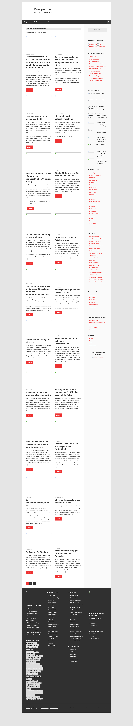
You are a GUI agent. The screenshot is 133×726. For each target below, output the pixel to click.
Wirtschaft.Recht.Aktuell (95, 282)
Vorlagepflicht (30, 695)
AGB (90, 343)
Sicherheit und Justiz (94, 71)
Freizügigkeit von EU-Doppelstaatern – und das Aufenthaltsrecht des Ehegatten (97, 127)
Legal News (92, 260)
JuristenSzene (93, 255)
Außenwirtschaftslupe (95, 175)
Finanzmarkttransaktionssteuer (97, 322)
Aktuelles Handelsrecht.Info (96, 238)
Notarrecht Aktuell (94, 265)
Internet (40, 670)
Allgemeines (92, 56)
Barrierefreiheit (93, 347)
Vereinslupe (92, 221)
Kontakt (91, 338)
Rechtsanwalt (30, 674)
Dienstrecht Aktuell (94, 243)
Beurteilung (29, 647)
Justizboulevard (93, 258)
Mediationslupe (93, 204)
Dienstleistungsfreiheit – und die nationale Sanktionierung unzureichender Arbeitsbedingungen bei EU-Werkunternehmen (38, 62)
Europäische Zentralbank (33, 663)
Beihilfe (36, 645)
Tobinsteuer (92, 329)
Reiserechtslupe (93, 211)
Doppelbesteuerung (31, 655)
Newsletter (93, 621)
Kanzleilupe (92, 199)
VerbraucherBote (93, 304)
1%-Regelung (29, 643)
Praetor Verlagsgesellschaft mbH (49, 708)
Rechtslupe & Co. (38, 22)
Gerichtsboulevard (94, 250)
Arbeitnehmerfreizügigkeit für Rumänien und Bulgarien (67, 553)
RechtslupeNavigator (94, 209)
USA (27, 684)
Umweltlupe (92, 218)
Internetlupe (92, 194)
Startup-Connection (94, 327)
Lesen (29, 90)
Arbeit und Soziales (94, 59)
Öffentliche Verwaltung (95, 68)
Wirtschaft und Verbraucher (96, 78)
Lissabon (32, 672)
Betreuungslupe (93, 180)
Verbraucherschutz (34, 684)
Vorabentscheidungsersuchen (34, 690)
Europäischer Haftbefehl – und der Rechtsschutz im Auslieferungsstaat (97, 163)
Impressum (92, 341)
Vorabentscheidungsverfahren (34, 693)
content (36, 647)
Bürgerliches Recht (94, 61)
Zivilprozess (29, 699)
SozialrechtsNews (94, 270)
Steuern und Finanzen (95, 73)
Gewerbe (40, 668)
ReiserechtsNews (94, 267)
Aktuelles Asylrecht (94, 236)
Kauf (27, 672)
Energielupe (92, 182)
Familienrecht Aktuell (94, 248)
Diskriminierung (30, 653)
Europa (38, 657)
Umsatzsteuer (30, 682)
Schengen (28, 678)
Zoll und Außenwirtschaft (95, 80)
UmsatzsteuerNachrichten (96, 277)
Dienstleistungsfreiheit (32, 651)
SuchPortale (94, 625)
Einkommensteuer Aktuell (96, 246)
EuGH (34, 657)
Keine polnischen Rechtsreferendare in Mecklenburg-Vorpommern (38, 444)
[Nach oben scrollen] (130, 723)
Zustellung (40, 699)
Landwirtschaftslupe (94, 201)
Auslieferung (29, 645)
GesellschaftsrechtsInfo (95, 253)
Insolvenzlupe (92, 192)
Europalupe (42, 9)
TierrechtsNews (93, 274)
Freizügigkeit (29, 666)
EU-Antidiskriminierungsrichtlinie (38, 502)
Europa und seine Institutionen (97, 64)
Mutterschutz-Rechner (95, 325)
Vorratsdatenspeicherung (33, 697)
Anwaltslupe (92, 173)
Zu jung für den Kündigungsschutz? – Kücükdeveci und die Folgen (67, 392)
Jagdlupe (91, 197)
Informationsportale (96, 618)
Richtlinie (28, 676)
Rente (36, 674)
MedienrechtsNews (94, 262)
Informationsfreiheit (31, 670)
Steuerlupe (92, 216)
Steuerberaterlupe (94, 213)
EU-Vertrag (29, 657)
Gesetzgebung (38, 666)
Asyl (35, 643)
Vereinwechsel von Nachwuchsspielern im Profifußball (66, 446)
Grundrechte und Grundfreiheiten (97, 66)
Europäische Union (94, 320)
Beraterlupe (92, 177)
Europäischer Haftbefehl (33, 659)
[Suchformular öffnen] (109, 22)
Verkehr (28, 688)
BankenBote (92, 295)
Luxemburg (38, 672)
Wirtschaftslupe (93, 223)
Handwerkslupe (93, 187)
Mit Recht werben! (95, 638)
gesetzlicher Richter (31, 668)
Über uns (50, 22)
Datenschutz (92, 345)
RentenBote (92, 302)
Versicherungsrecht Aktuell (96, 279)
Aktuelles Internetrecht (95, 241)
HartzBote (92, 297)
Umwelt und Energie (94, 76)
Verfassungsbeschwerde (32, 686)
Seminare (93, 623)
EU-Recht (40, 655)
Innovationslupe (93, 189)
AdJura (92, 636)
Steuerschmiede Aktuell (95, 272)
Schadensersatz (36, 676)
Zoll (35, 699)
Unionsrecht (38, 682)
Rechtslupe (92, 206)
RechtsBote (92, 300)
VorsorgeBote (92, 307)
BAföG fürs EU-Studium (37, 552)
